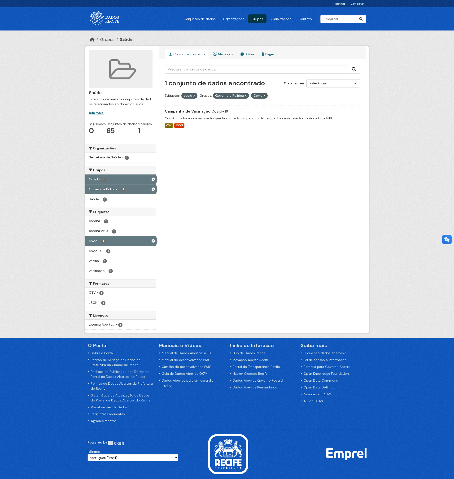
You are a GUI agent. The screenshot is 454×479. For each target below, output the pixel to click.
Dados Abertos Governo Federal (258, 380)
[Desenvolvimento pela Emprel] (346, 454)
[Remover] (194, 95)
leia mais (96, 113)
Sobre (249, 54)
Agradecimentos (104, 421)
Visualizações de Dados (109, 407)
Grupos (257, 19)
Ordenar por (294, 83)
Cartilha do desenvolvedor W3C (186, 367)
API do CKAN (313, 401)
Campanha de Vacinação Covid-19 (196, 111)
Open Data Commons (321, 380)
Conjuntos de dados (200, 19)
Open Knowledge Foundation (326, 373)
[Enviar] (361, 19)
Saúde (126, 39)
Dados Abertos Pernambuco (255, 387)
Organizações (233, 19)
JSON (179, 125)
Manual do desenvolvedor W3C (186, 360)
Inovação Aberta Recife (251, 360)
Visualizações (281, 19)
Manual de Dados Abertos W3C (186, 353)
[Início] (92, 39)
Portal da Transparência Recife (256, 367)
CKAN (116, 442)
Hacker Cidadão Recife (250, 373)
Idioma (93, 451)
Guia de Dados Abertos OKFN (185, 373)
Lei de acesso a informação (325, 360)
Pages (269, 54)
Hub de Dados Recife (249, 353)
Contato (357, 4)
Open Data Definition (320, 387)
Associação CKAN (317, 394)
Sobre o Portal (102, 353)
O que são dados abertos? (325, 353)
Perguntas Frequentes (108, 414)
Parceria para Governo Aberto (327, 367)
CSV (168, 125)
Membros (225, 54)
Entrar (340, 4)
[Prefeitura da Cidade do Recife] (228, 454)
